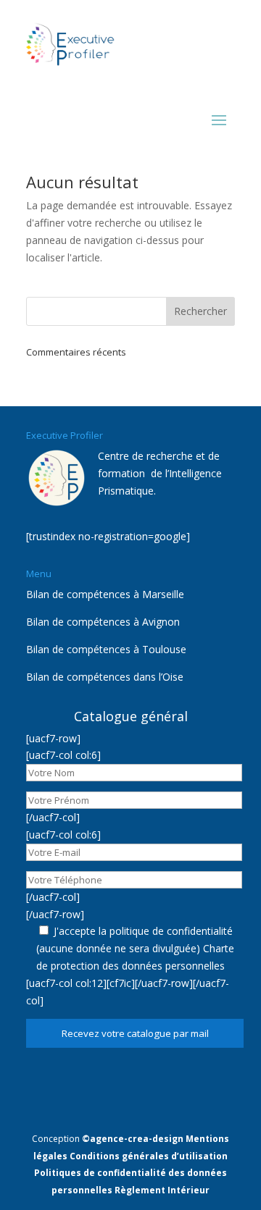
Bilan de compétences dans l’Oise (104, 677)
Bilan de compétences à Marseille (105, 594)
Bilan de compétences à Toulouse (106, 649)
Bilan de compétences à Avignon (103, 622)
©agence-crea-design (132, 1139)
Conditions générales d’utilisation (149, 1156)
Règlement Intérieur (162, 1190)
